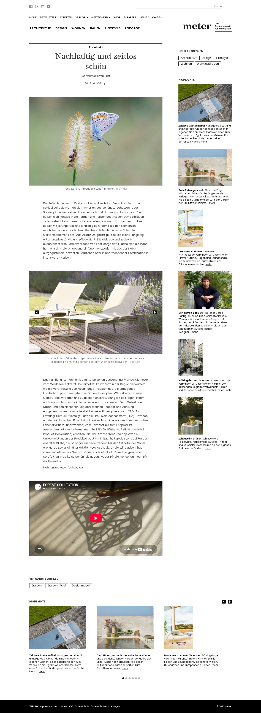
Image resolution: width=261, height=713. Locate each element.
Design (61, 28)
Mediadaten (60, 706)
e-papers (130, 17)
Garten (37, 585)
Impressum (46, 706)
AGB (70, 706)
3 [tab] (96, 350)
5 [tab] (103, 350)
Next (155, 312)
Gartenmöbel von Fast (59, 235)
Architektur (40, 28)
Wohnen (78, 28)
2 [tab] (93, 350)
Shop (116, 17)
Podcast (132, 28)
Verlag (33, 706)
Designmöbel (80, 585)
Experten (66, 17)
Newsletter (48, 17)
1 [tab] (90, 350)
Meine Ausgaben (151, 17)
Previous (37, 312)
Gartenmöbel (57, 585)
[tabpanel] (95, 312)
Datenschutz (82, 706)
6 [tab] (139, 679)
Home (33, 17)
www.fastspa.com (72, 467)
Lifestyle (112, 28)
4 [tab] (100, 350)
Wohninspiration (208, 63)
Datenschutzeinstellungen (105, 706)
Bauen (95, 28)
